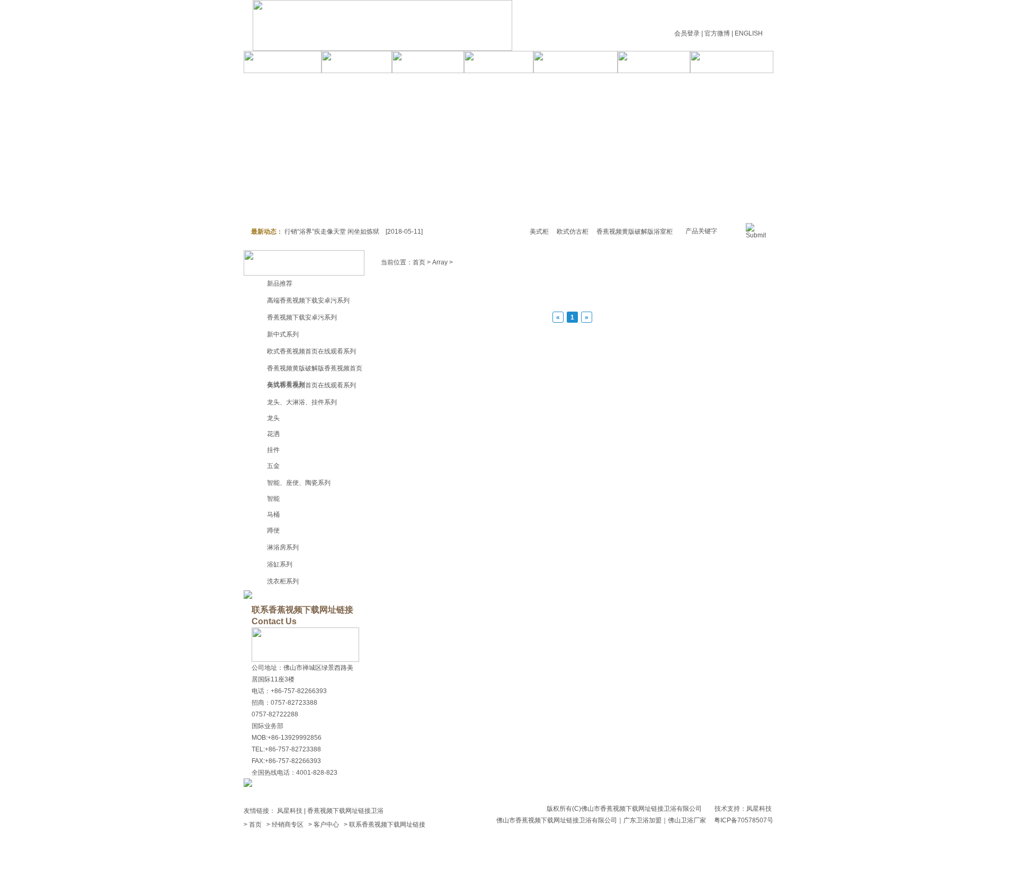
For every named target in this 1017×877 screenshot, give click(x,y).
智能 (273, 498)
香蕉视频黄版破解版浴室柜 (634, 231)
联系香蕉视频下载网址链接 (387, 824)
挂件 (273, 450)
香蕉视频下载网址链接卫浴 (345, 810)
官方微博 (717, 33)
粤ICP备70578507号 (743, 820)
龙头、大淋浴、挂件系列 (302, 402)
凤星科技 (289, 810)
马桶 (273, 514)
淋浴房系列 (283, 547)
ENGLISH (749, 33)
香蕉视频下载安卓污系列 (302, 317)
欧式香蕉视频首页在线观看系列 (311, 351)
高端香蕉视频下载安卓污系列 (308, 300)
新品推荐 (279, 283)
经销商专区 (288, 824)
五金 (273, 465)
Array (440, 262)
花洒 (273, 434)
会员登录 (687, 33)
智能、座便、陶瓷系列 (299, 482)
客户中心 (326, 824)
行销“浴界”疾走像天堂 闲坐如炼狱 (331, 231)
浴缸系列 (279, 564)
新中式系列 (283, 334)
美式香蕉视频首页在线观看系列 (311, 385)
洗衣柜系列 (283, 581)
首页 (419, 262)
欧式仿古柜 (572, 231)
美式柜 (539, 231)
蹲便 (273, 530)
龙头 (273, 418)
